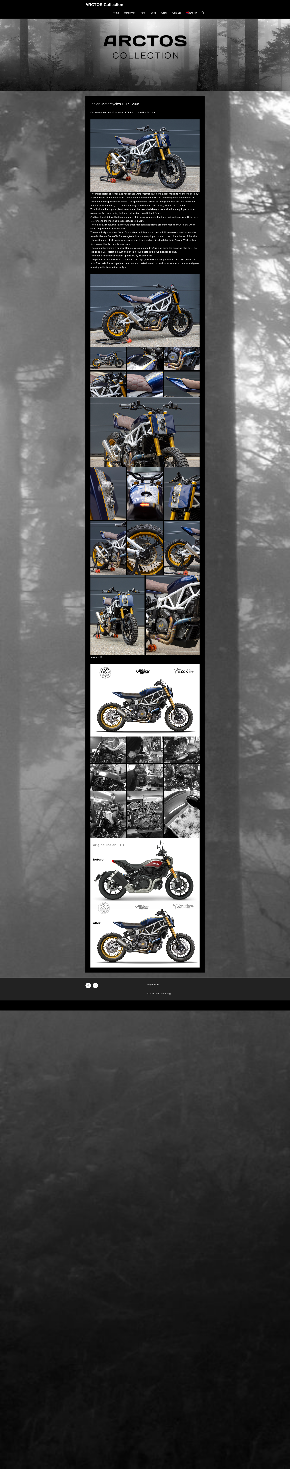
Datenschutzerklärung (159, 993)
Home (116, 12)
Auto (143, 12)
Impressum (153, 984)
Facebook (88, 985)
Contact (176, 12)
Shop (153, 12)
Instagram (95, 985)
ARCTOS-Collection (104, 4)
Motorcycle (130, 12)
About (164, 12)
